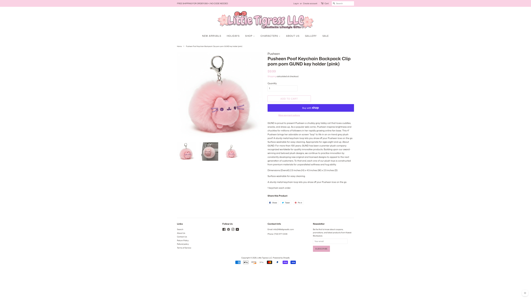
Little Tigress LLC (264, 257)
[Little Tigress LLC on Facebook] (224, 230)
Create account (310, 3)
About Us (292, 35)
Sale (325, 35)
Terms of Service (184, 247)
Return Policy (183, 240)
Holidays (233, 35)
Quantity (272, 83)
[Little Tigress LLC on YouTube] (237, 230)
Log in (296, 3)
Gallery (311, 35)
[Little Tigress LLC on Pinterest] (228, 230)
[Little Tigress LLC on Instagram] (232, 230)
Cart (327, 3)
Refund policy (183, 244)
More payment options (289, 115)
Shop (249, 35)
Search (180, 229)
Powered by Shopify (281, 257)
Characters (270, 35)
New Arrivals (211, 35)
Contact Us (182, 236)
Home (179, 46)
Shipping (272, 76)
